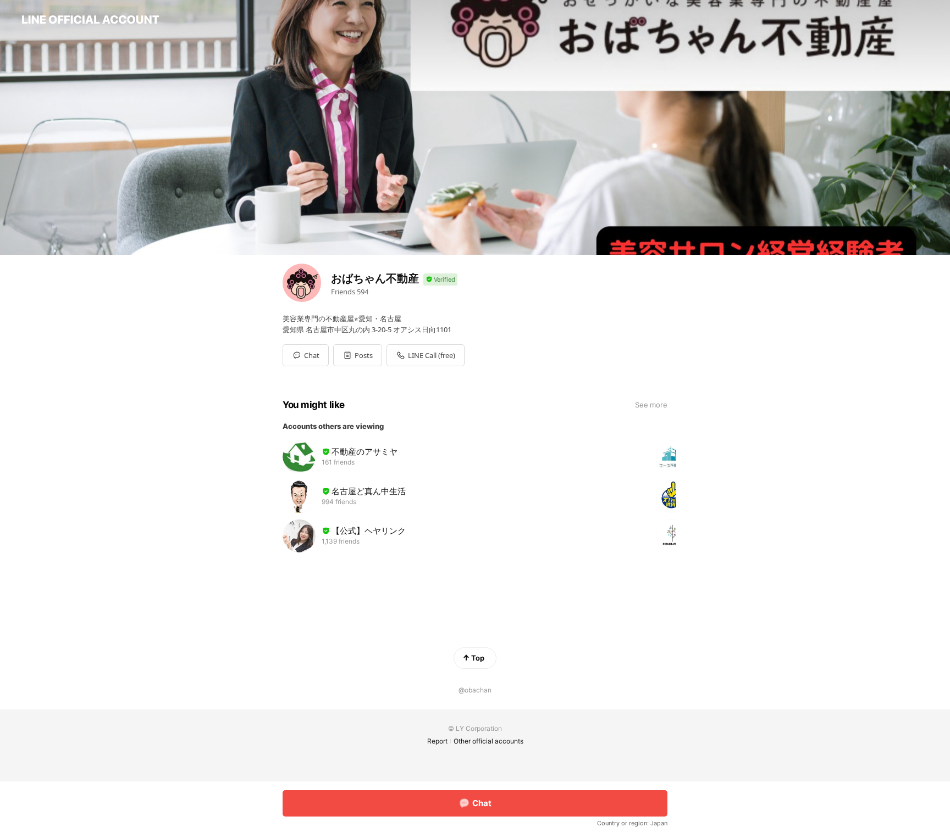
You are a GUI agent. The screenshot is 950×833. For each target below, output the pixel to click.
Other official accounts (488, 741)
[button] (357, 355)
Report (437, 741)
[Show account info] (440, 279)
